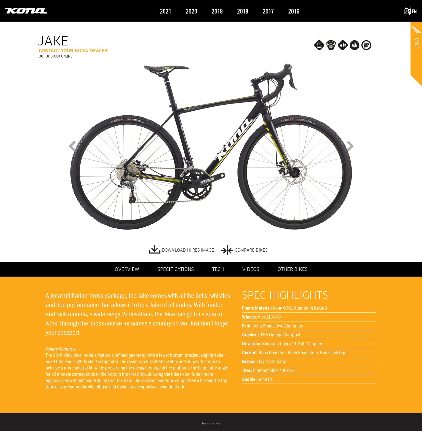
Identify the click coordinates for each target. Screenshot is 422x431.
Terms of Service (211, 423)
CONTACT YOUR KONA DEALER (73, 50)
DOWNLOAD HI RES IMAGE (188, 250)
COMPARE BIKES (251, 250)
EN (414, 12)
